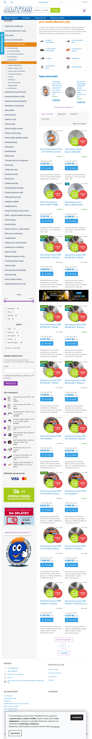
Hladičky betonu (11, 206)
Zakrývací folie (10, 265)
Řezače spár (9, 179)
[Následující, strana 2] (64, 646)
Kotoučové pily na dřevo (14, 128)
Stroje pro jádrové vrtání (14, 192)
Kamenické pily (10, 151)
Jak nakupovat (43, 2)
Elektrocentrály (10, 252)
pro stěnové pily (12, 88)
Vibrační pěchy (10, 224)
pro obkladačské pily (13, 51)
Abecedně (45, 119)
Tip (11, 319)
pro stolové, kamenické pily (15, 54)
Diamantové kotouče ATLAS (15, 284)
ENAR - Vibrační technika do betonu (18, 215)
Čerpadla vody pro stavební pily (16, 160)
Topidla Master (10, 238)
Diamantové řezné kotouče (15, 44)
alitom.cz (10, 678)
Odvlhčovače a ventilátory (14, 247)
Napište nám (7, 701)
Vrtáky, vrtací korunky (13, 133)
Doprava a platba (53, 669)
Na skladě (13, 308)
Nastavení (15, 733)
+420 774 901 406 (12, 671)
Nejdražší (74, 114)
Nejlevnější (62, 114)
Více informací (55, 726)
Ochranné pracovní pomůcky (15, 270)
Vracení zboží (52, 677)
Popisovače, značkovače (14, 26)
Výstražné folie (10, 274)
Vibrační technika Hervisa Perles (17, 211)
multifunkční (11, 80)
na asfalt (10, 77)
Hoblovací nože (10, 119)
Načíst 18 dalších (63, 640)
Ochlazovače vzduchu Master (16, 242)
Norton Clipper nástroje (11, 709)
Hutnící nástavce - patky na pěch (17, 229)
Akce (11, 312)
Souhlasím (76, 717)
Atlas (11, 329)
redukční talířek (12, 86)
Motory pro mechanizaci (14, 233)
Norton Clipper (15, 342)
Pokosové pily (10, 124)
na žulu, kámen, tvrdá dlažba (16, 71)
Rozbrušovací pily (11, 174)
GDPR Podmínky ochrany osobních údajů (16, 704)
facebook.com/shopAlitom (15, 674)
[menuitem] (11, 18)
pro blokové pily (12, 57)
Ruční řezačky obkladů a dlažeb (16, 138)
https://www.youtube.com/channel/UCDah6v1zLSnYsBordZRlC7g (25, 682)
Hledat (55, 10)
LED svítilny (9, 35)
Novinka (12, 315)
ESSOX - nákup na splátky (11, 706)
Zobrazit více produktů (62, 107)
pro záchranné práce (14, 83)
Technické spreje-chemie (14, 261)
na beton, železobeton (14, 65)
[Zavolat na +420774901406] (7, 2)
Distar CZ (13, 332)
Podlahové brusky (11, 183)
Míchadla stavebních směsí (15, 256)
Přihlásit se (11, 383)
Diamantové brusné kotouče (15, 92)
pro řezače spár (11, 60)
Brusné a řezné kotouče (14, 40)
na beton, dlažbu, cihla (15, 68)
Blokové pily (9, 156)
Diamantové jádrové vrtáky (15, 96)
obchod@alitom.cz (13, 668)
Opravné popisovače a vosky (15, 31)
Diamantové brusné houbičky (16, 101)
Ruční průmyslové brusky (14, 188)
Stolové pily (9, 147)
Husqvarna (13, 336)
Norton (12, 339)
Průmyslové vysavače (13, 197)
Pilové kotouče (10, 115)
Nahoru (64, 653)
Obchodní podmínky (54, 673)
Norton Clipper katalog (13, 279)
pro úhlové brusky (12, 48)
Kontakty (51, 680)
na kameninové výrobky (15, 74)
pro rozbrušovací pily (13, 63)
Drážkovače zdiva (11, 169)
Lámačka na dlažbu (12, 201)
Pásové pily (9, 165)
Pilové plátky (9, 110)
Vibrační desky (10, 220)
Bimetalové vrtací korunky (14, 105)
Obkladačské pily (11, 142)
